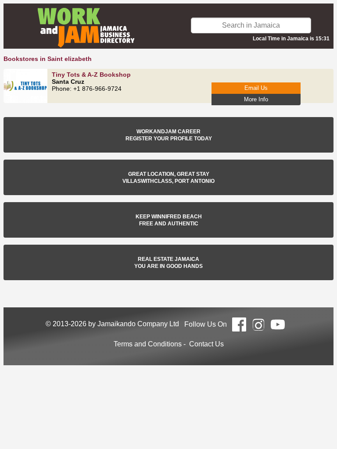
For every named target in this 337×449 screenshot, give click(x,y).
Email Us (256, 88)
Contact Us (206, 344)
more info (256, 99)
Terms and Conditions (148, 344)
